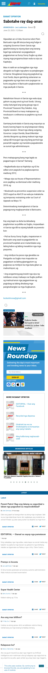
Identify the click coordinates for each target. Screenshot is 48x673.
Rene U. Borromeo (8, 649)
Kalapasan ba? (8, 645)
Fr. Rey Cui (6, 621)
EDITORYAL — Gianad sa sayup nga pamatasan (23, 534)
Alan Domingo (7, 510)
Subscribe (41, 4)
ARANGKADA (8, 27)
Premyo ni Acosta (9, 562)
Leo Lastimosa (21, 27)
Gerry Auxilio (6, 593)
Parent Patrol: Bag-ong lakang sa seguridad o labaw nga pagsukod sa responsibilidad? (22, 505)
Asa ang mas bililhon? (11, 617)
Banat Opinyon (12, 16)
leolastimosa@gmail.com (14, 298)
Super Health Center (10, 589)
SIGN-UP (15, 377)
